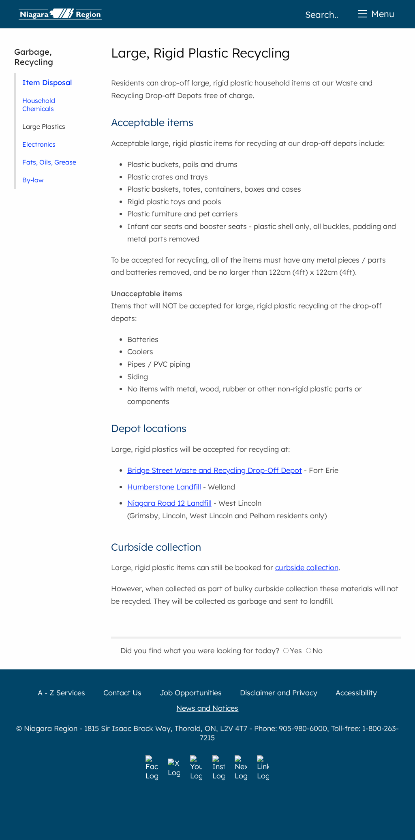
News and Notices (207, 708)
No (317, 650)
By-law (32, 180)
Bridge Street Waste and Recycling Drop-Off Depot (214, 470)
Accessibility (356, 692)
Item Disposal (47, 82)
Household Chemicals (38, 104)
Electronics (39, 144)
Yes (296, 650)
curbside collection (306, 567)
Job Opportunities (191, 692)
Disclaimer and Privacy (278, 692)
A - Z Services (61, 692)
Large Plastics (43, 126)
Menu (382, 13)
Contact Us (122, 692)
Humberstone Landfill (164, 487)
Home (60, 14)
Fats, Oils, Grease (49, 162)
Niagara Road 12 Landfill (169, 503)
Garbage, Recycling (33, 57)
